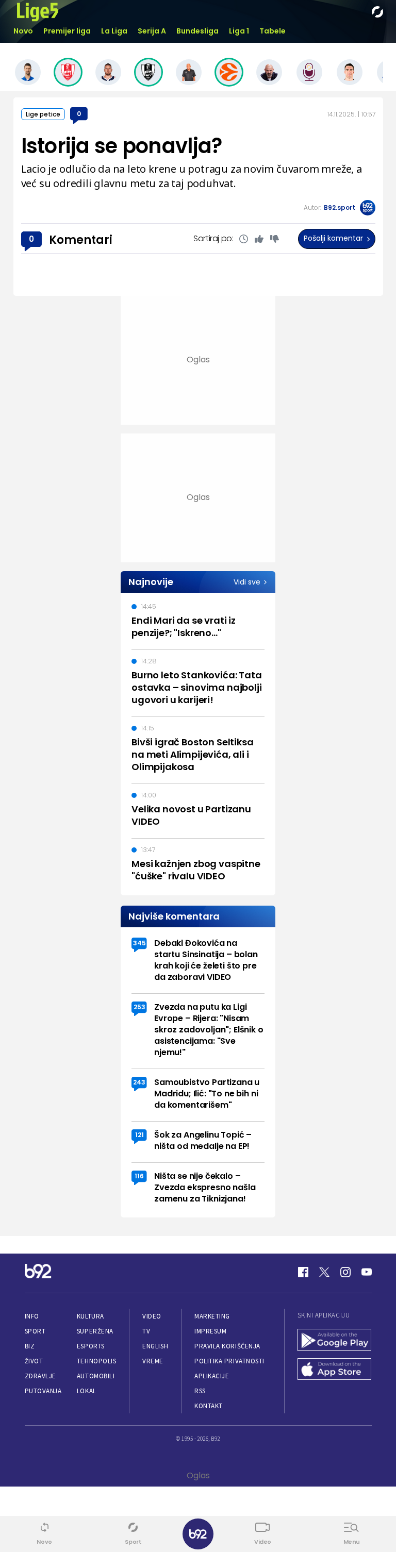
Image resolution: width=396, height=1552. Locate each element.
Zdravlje (40, 1376)
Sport (35, 1331)
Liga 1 (239, 31)
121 (139, 1134)
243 (139, 1082)
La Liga (114, 31)
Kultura (90, 1316)
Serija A (152, 31)
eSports (91, 1346)
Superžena (95, 1331)
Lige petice (43, 114)
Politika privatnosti (229, 1361)
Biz (30, 1346)
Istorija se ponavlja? (121, 145)
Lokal (86, 1391)
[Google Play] (335, 1341)
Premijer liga (67, 31)
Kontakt (208, 1405)
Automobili (95, 1376)
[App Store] (335, 1370)
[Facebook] (303, 1272)
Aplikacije (211, 1376)
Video (151, 1316)
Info (32, 1316)
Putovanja (43, 1391)
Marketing (212, 1316)
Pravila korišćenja (227, 1346)
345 (139, 943)
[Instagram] (345, 1272)
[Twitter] (324, 1272)
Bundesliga (197, 31)
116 (139, 1176)
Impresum (210, 1331)
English (155, 1346)
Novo (23, 31)
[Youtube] (366, 1272)
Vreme (152, 1361)
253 (139, 1007)
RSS (200, 1391)
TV (146, 1331)
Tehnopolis (96, 1361)
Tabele (272, 31)
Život (34, 1361)
